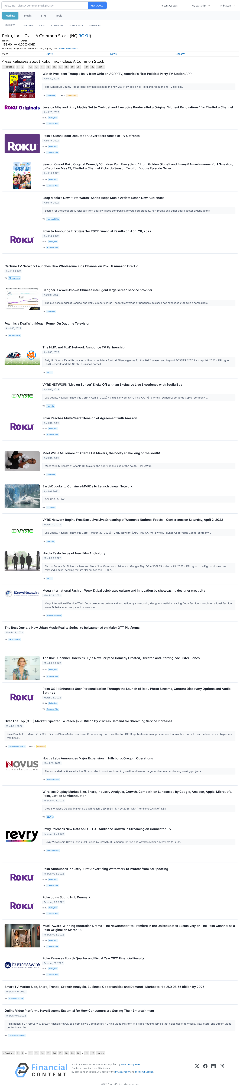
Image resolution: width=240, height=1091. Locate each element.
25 (93, 66)
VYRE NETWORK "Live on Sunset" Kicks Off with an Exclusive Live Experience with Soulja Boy (112, 384)
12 (30, 66)
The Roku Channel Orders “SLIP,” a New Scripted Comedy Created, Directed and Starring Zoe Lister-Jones (121, 658)
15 (48, 66)
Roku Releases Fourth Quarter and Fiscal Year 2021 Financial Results (94, 958)
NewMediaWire (53, 219)
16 (54, 66)
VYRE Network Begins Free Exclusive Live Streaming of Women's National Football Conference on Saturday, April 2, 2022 (133, 520)
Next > (101, 66)
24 (87, 66)
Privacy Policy (122, 1071)
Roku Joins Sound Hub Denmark (66, 897)
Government (72, 95)
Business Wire (52, 124)
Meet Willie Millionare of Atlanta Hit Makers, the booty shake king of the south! (101, 453)
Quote (49, 54)
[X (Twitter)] (197, 1070)
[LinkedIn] (213, 1070)
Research (180, 54)
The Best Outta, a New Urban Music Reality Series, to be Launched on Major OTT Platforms (72, 627)
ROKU (84, 35)
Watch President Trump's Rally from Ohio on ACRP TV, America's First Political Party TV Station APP (117, 74)
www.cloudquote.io (131, 1064)
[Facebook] (205, 1070)
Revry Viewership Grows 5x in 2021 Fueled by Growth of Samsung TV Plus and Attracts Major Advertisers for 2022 (113, 841)
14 (42, 66)
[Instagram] (221, 1070)
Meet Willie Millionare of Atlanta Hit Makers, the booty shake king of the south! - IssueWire (98, 465)
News (42, 25)
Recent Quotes (169, 5)
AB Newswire (14, 278)
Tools (59, 15)
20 (78, 66)
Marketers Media (16, 999)
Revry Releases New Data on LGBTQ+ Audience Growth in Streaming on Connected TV (107, 829)
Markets (10, 15)
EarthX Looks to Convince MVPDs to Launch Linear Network (87, 486)
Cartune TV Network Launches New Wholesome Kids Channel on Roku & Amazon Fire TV (71, 266)
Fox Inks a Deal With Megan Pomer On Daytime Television (47, 323)
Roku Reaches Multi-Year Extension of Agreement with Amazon (90, 418)
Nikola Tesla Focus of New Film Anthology (74, 553)
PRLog (49, 372)
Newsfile (50, 406)
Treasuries (95, 25)
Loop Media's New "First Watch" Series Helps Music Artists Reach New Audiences (103, 198)
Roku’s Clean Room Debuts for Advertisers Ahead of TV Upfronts (91, 136)
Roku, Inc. (53, 118)
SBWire (50, 817)
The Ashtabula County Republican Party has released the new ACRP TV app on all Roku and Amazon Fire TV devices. (114, 86)
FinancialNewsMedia (17, 746)
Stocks (28, 15)
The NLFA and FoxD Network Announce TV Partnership (84, 347)
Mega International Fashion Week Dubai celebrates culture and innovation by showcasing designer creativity (124, 590)
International (76, 25)
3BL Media (51, 508)
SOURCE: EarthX (55, 499)
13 (36, 66)
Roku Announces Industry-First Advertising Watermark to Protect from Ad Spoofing (105, 869)
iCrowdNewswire (54, 616)
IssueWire (51, 95)
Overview (28, 25)
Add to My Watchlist (68, 48)
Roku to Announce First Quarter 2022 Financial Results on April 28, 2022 (97, 231)
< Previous (8, 66)
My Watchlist (199, 5)
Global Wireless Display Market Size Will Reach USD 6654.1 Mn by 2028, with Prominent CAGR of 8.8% (106, 808)
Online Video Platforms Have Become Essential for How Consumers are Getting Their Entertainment (79, 1010)
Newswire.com (53, 780)
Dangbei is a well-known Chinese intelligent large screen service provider (97, 290)
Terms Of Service (144, 1071)
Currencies (57, 25)
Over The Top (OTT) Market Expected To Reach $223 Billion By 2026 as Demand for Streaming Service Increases (88, 721)
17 (60, 66)
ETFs (43, 15)
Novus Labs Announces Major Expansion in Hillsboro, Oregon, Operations (98, 758)
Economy (41, 746)
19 (72, 66)
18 (66, 66)
